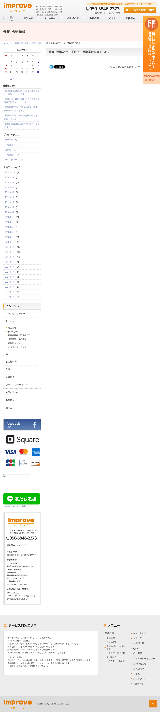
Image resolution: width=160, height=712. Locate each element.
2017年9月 (10, 262)
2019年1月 (10, 202)
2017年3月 (10, 292)
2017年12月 (10, 247)
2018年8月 (10, 212)
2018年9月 (10, 207)
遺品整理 (12, 328)
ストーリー (11, 354)
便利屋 (8, 150)
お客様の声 (11, 361)
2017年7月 (10, 272)
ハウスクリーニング (14, 159)
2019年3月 (10, 192)
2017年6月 (10, 277)
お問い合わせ (12, 392)
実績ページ (138, 683)
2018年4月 (10, 227)
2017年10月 (10, 257)
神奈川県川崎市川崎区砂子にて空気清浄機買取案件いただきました (22, 101)
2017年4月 (10, 287)
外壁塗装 (9, 140)
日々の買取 (13, 331)
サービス (10, 321)
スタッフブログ (141, 678)
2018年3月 (10, 232)
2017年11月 (10, 252)
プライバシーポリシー (17, 384)
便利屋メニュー (15, 343)
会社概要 (10, 377)
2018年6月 (10, 217)
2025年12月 (10, 172)
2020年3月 (10, 177)
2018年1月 (10, 242)
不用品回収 (10, 145)
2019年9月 (10, 182)
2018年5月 (10, 222)
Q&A (8, 369)
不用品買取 (10, 155)
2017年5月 (10, 282)
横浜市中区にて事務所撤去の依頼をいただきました (22, 117)
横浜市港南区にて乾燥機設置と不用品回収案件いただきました (22, 109)
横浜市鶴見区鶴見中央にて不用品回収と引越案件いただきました (22, 92)
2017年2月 (10, 297)
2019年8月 (10, 187)
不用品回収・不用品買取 (19, 335)
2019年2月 (10, 197)
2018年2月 (10, 237)
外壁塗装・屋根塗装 (17, 339)
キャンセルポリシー (15, 313)
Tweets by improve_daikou (15, 506)
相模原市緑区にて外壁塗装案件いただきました (22, 125)
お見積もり (11, 400)
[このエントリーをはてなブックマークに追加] (51, 67)
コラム (9, 408)
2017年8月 (10, 267)
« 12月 (11, 79)
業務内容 (109, 633)
